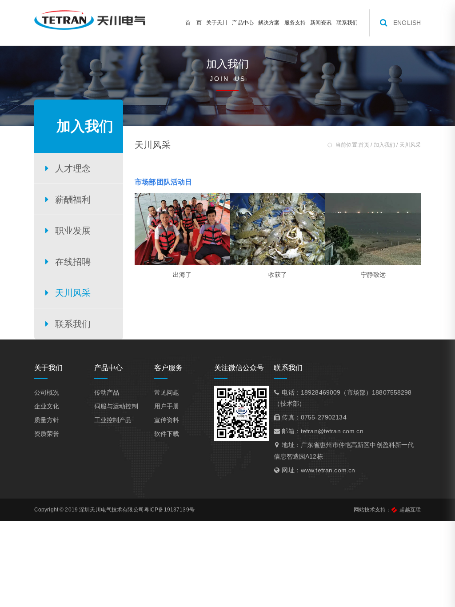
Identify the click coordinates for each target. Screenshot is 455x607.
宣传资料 (167, 419)
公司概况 (47, 392)
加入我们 (384, 145)
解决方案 (269, 23)
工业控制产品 (113, 419)
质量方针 (47, 419)
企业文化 (47, 406)
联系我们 (347, 23)
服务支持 (295, 23)
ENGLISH (407, 22)
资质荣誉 (47, 433)
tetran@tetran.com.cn (332, 431)
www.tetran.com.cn (328, 470)
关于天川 (217, 23)
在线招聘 (73, 262)
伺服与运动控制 (116, 406)
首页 (364, 145)
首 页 (193, 23)
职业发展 (73, 231)
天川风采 (73, 293)
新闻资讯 (321, 23)
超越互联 (410, 510)
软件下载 (167, 433)
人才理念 (73, 168)
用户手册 (167, 406)
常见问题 (167, 392)
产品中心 (243, 23)
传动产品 (107, 392)
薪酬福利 (73, 199)
